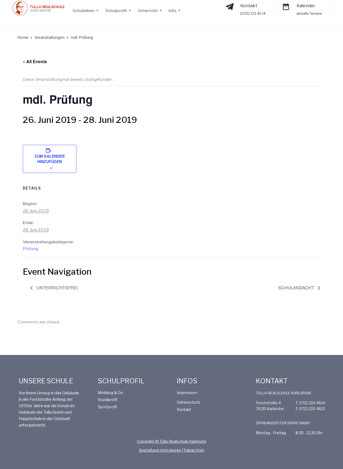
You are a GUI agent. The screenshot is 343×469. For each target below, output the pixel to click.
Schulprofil (116, 10)
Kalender (306, 5)
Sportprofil (107, 406)
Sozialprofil (107, 399)
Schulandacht (296, 288)
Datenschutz (188, 402)
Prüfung (30, 248)
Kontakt (248, 5)
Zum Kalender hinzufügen (50, 158)
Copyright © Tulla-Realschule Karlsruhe (171, 441)
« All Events (35, 61)
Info (172, 10)
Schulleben (83, 10)
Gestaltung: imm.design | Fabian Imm (171, 450)
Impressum (187, 392)
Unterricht (148, 10)
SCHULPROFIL (121, 381)
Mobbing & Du (110, 392)
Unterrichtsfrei (56, 288)
